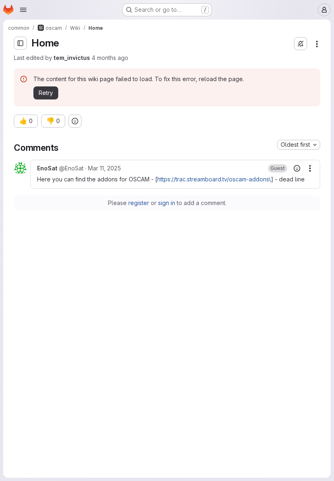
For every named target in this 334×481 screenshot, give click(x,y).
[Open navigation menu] (23, 9)
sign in (166, 202)
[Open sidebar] (20, 43)
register (138, 202)
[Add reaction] (74, 121)
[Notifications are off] (300, 43)
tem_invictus (72, 57)
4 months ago (110, 57)
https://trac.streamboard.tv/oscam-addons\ (214, 179)
